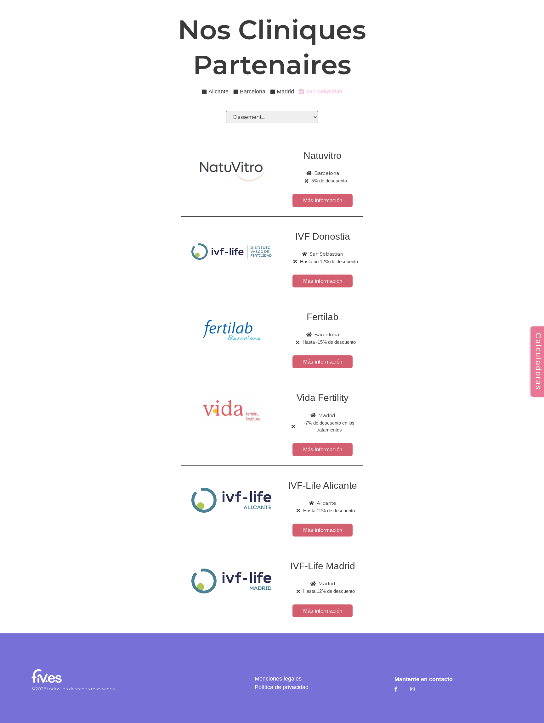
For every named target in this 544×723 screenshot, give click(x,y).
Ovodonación (335, 18)
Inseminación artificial (251, 18)
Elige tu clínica (186, 18)
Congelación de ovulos (399, 18)
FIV (294, 18)
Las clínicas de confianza (123, 18)
